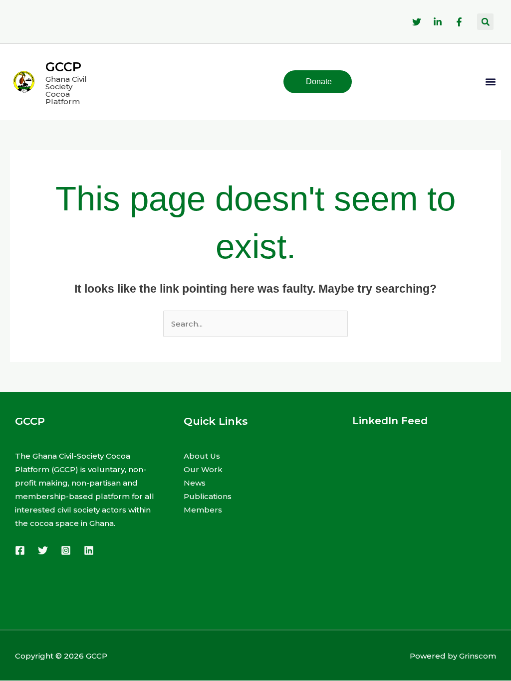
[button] (485, 21)
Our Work (203, 469)
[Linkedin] (89, 550)
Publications (208, 496)
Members (203, 509)
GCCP (63, 66)
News (195, 483)
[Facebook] (20, 550)
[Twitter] (43, 550)
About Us (202, 456)
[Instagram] (66, 550)
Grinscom (477, 656)
